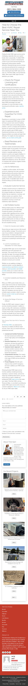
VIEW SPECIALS (15, 12)
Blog (20, 32)
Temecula (4, 629)
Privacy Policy (23, 680)
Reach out (16, 386)
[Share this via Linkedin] (17, 396)
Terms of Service (13, 681)
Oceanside (4, 624)
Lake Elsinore (5, 618)
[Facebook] (3, 652)
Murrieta (4, 622)
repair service (15, 379)
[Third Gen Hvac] (14, 3)
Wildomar (4, 631)
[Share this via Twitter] (21, 396)
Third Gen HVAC (7, 325)
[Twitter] (8, 652)
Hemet (3, 616)
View (14, 493)
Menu (13, 21)
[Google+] (5, 652)
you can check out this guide (14, 137)
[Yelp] (10, 652)
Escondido (4, 611)
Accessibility (12, 684)
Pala (3, 626)
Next (13, 597)
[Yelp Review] (13, 658)
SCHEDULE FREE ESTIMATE (14, 15)
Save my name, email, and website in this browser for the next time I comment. (13, 432)
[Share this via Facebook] (14, 396)
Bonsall (4, 609)
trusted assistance (6, 267)
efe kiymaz (15, 32)
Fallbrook (4, 613)
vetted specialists (11, 269)
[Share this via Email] (24, 396)
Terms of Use (18, 684)
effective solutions (18, 267)
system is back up (11, 294)
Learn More (6, 464)
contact (23, 684)
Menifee (4, 620)
